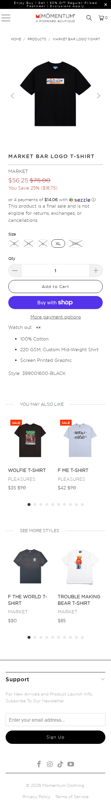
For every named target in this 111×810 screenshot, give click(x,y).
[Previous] (12, 95)
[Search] (89, 18)
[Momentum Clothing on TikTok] (60, 764)
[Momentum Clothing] (55, 18)
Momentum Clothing (63, 785)
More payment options (55, 317)
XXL (76, 243)
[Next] (98, 95)
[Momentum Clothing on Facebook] (39, 764)
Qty (11, 258)
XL (58, 243)
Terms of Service (72, 796)
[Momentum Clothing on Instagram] (50, 764)
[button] (55, 200)
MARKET (18, 171)
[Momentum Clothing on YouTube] (71, 764)
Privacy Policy (36, 796)
